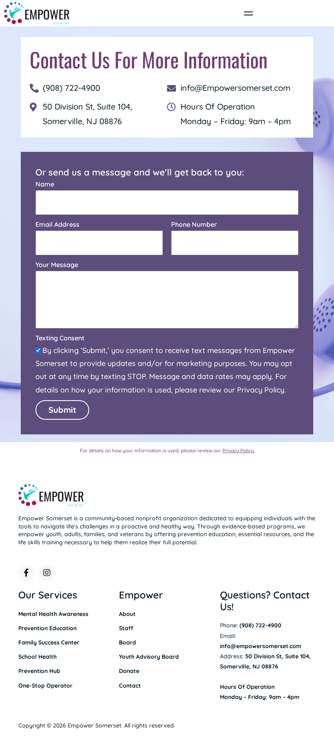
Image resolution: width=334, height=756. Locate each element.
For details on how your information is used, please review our (167, 450)
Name (44, 184)
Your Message (56, 265)
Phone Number (194, 224)
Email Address (57, 224)
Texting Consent (59, 338)
